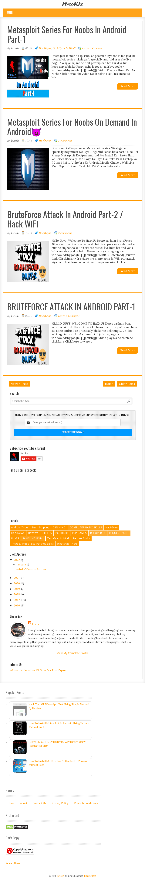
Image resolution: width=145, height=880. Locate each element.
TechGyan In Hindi (64, 48)
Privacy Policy (60, 803)
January (22, 564)
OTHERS (47, 533)
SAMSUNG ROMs (33, 538)
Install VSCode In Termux (31, 569)
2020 (17, 583)
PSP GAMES (79, 533)
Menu (10, 12)
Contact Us (39, 803)
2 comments (65, 140)
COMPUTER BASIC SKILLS (86, 527)
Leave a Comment (92, 48)
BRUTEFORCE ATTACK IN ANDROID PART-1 (71, 306)
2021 (17, 577)
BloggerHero (90, 876)
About (23, 803)
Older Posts (127, 384)
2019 (17, 589)
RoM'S (15, 538)
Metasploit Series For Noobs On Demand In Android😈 (72, 126)
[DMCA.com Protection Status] (17, 828)
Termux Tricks (81, 538)
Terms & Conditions (86, 803)
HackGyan (45, 48)
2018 (17, 594)
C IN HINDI (59, 527)
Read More (127, 86)
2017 (17, 600)
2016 (17, 605)
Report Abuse (13, 863)
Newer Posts (19, 384)
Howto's (33, 533)
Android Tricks (20, 527)
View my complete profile (73, 653)
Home (109, 384)
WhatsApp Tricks (67, 543)
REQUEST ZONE (119, 533)
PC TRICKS (62, 533)
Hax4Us (72, 4)
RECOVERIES (98, 533)
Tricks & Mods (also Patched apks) (32, 543)
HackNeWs (18, 533)
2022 (17, 560)
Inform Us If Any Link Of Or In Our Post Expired (38, 670)
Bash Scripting (40, 527)
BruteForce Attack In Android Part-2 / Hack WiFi (65, 219)
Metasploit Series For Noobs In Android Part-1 (66, 34)
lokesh (36, 624)
